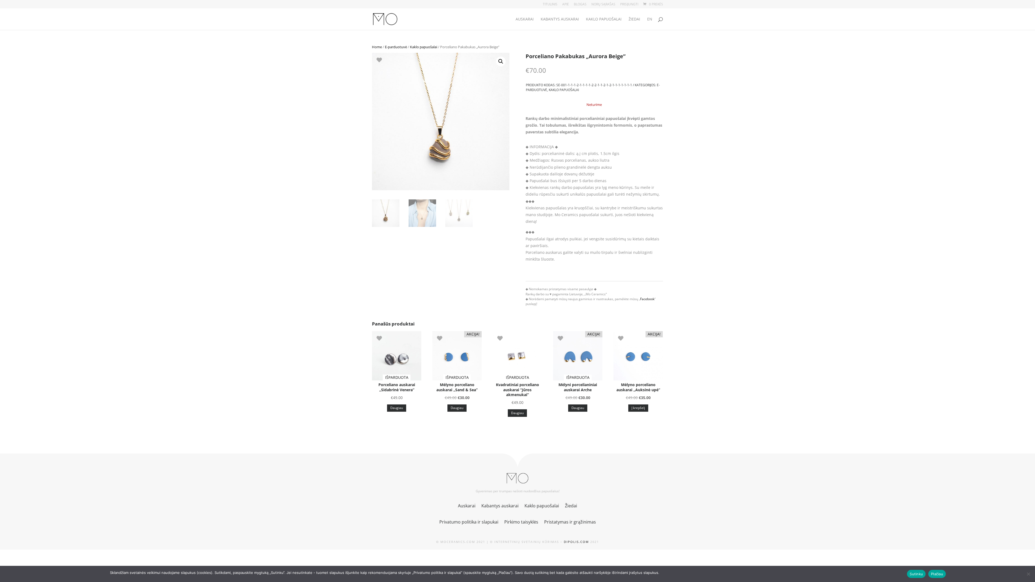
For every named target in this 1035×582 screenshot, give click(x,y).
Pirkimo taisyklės (521, 522)
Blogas (580, 4)
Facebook (647, 299)
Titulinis (550, 4)
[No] (1028, 574)
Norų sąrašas (603, 4)
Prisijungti (629, 4)
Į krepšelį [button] (638, 408)
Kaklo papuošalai (604, 19)
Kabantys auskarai (560, 19)
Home (377, 46)
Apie (565, 4)
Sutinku (916, 574)
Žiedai (634, 19)
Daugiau (396, 408)
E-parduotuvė (396, 46)
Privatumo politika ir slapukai (468, 522)
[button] (501, 61)
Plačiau (937, 574)
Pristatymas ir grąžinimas (570, 522)
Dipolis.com (576, 542)
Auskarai (525, 19)
